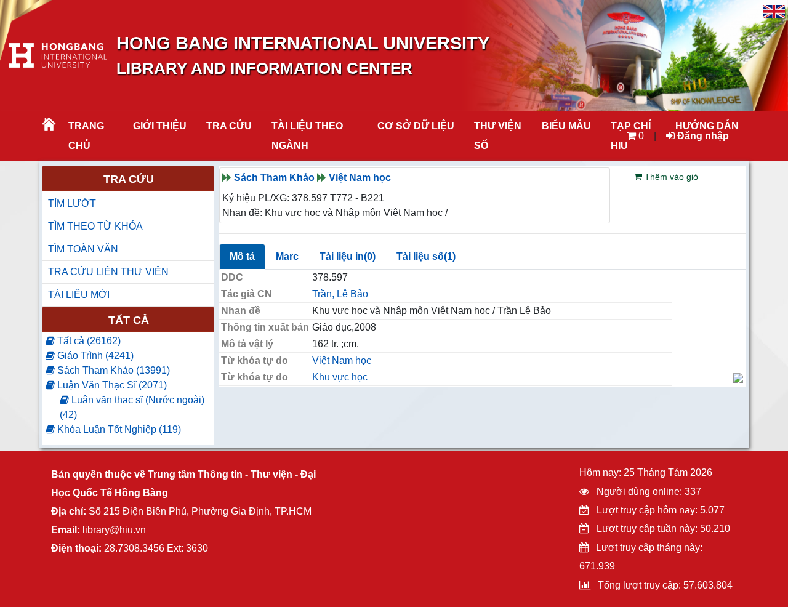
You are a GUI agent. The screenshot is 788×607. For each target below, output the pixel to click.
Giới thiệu (160, 126)
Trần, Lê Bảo (340, 294)
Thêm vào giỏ (670, 177)
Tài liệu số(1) (426, 256)
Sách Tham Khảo (274, 177)
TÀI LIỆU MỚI (79, 294)
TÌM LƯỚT (72, 203)
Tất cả (128, 320)
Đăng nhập (702, 136)
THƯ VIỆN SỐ (497, 136)
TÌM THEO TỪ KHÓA (95, 226)
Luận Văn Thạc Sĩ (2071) (111, 385)
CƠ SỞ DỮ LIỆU (415, 126)
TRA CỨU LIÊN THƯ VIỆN (108, 272)
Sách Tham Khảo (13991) (112, 370)
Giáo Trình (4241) (94, 355)
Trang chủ (86, 136)
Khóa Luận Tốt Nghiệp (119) (118, 429)
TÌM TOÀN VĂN (83, 249)
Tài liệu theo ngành (307, 136)
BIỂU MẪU (566, 126)
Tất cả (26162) (88, 341)
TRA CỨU (229, 126)
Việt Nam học (360, 177)
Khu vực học (340, 377)
